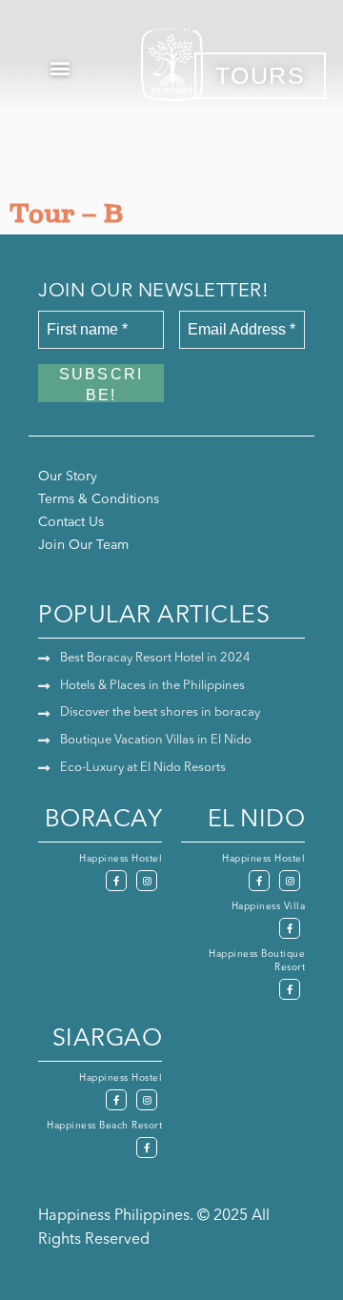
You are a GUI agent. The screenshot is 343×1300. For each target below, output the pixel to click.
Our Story (67, 476)
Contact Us (71, 522)
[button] (60, 67)
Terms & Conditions (98, 499)
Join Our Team (83, 545)
